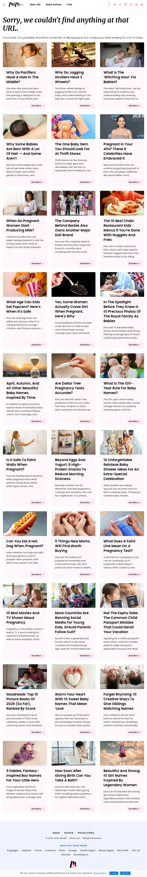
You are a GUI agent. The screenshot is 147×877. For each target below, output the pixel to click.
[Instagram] (115, 4)
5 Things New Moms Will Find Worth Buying (72, 546)
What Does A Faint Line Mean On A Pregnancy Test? (119, 546)
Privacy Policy (86, 833)
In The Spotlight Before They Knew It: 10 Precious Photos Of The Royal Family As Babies (122, 311)
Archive (68, 833)
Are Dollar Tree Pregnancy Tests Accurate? (69, 388)
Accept (114, 873)
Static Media (60, 838)
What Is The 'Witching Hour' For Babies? (120, 77)
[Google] (136, 4)
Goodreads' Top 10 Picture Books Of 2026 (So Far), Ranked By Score (22, 701)
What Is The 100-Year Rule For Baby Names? (120, 388)
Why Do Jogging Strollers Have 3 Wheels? (69, 77)
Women (65, 855)
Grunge (72, 850)
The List (136, 850)
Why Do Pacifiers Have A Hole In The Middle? (22, 77)
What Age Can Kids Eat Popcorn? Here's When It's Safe (23, 306)
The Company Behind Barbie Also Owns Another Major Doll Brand (73, 228)
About (56, 833)
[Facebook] (109, 4)
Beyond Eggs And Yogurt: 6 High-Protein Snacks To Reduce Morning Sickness (70, 469)
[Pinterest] (120, 4)
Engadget (12, 850)
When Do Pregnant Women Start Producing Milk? (22, 225)
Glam (62, 850)
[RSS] (142, 4)
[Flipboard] (125, 4)
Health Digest (87, 850)
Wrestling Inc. (81, 855)
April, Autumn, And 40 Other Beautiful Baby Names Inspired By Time (22, 390)
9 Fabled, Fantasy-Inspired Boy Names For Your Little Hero (23, 775)
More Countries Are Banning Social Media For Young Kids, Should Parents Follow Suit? (73, 622)
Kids (69, 4)
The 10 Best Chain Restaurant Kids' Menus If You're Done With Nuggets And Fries (122, 230)
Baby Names (53, 4)
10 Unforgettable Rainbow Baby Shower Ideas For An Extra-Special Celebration (121, 469)
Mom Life (35, 4)
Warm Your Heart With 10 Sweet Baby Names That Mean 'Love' (72, 701)
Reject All (125, 873)
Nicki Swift (122, 850)
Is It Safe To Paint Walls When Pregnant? (21, 464)
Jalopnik (26, 850)
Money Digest (106, 850)
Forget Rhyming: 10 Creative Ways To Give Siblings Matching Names (120, 701)
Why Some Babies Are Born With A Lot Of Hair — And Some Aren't (23, 151)
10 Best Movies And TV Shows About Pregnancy (22, 617)
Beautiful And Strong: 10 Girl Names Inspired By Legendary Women (122, 778)
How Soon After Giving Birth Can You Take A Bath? (73, 775)
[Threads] (131, 4)
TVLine (38, 850)
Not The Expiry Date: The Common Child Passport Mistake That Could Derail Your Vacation (121, 622)
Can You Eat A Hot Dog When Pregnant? (24, 544)
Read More (36, 106)
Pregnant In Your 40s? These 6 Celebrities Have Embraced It (118, 151)
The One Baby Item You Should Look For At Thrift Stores (72, 149)
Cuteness (50, 850)
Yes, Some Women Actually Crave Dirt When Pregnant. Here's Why (71, 309)
